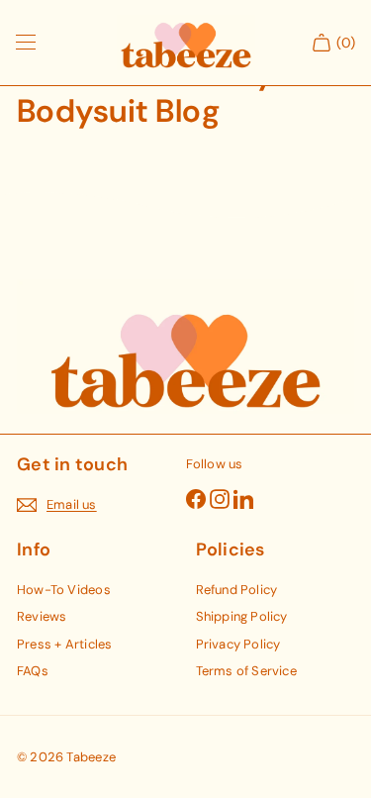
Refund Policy (237, 589)
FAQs (32, 670)
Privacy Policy (238, 644)
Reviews (41, 616)
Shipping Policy (242, 616)
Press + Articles (64, 644)
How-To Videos (64, 589)
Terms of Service (246, 670)
